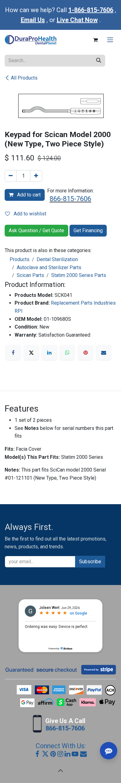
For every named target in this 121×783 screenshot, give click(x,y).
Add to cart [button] (28, 195)
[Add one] (36, 176)
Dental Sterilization (57, 259)
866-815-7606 (70, 199)
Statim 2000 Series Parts (78, 275)
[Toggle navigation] (110, 40)
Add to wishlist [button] (29, 214)
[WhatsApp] (67, 352)
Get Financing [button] (88, 230)
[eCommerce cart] (95, 40)
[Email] (103, 352)
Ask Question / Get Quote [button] (36, 230)
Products (19, 259)
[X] (31, 352)
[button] (60, 770)
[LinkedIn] (49, 352)
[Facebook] (13, 352)
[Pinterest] (85, 352)
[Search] (98, 61)
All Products (24, 78)
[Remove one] (11, 176)
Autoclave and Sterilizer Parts (49, 267)
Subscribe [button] (90, 561)
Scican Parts (30, 275)
